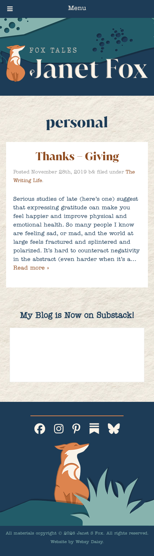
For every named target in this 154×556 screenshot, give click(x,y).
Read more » (31, 268)
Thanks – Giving (77, 156)
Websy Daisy (89, 542)
